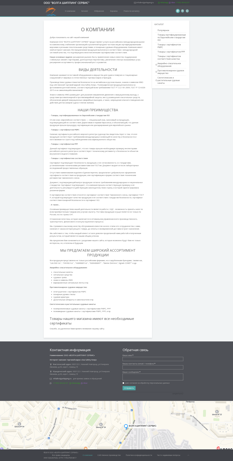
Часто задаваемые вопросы (168, 455)
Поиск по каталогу (131, 11)
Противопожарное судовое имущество (171, 72)
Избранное (99, 11)
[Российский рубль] (178, 11)
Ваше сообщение (131, 372)
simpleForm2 (177, 393)
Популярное (163, 30)
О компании (70, 11)
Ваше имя (128, 355)
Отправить (129, 388)
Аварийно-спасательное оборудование (169, 64)
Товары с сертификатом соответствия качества (169, 57)
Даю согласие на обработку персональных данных (147, 383)
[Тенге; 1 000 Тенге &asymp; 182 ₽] (182, 11)
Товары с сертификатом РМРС (169, 46)
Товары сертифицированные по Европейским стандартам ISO (172, 37)
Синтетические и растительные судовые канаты (169, 80)
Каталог (84, 11)
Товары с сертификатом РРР (171, 51)
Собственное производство (109, 455)
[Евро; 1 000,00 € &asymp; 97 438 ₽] (187, 11)
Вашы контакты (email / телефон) (139, 363)
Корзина (113, 11)
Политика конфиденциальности (139, 455)
